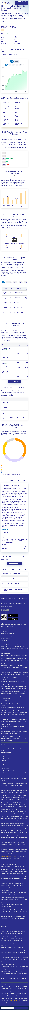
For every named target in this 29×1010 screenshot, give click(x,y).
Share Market (4, 655)
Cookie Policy (15, 731)
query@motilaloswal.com (7, 630)
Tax (2, 726)
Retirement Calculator (21, 667)
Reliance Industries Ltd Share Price (9, 693)
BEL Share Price (21, 693)
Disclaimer (8, 731)
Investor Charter (5, 736)
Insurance (3, 651)
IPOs (6, 712)
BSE (1, 730)
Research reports (5, 697)
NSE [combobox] (23, 33)
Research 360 (4, 681)
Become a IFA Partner (6, 703)
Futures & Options (13, 54)
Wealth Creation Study (17, 733)
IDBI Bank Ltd (5, 353)
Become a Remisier (16, 703)
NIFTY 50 (3, 658)
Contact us (3, 707)
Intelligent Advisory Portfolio (7, 646)
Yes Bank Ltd (5, 366)
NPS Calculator (23, 676)
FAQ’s (8, 707)
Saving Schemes (20, 726)
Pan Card (5, 726)
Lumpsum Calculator (6, 669)
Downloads (21, 736)
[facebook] (1, 610)
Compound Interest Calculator (8, 667)
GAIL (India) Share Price (18, 688)
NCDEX (9, 730)
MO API (19, 681)
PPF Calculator (4, 674)
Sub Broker (22, 712)
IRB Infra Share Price (18, 690)
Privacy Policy (20, 738)
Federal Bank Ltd (6, 348)
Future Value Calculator (12, 672)
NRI (2, 714)
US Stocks (17, 646)
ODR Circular (13, 738)
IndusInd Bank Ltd (6, 357)
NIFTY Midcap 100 (16, 660)
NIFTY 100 (23, 660)
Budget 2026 (4, 710)
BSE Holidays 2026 (14, 719)
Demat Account (18, 710)
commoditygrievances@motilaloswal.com (10, 888)
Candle (16, 61)
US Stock (17, 712)
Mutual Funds (12, 644)
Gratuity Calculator (23, 672)
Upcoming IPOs (4, 644)
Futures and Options (23, 655)
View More (13, 381)
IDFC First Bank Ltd (6, 362)
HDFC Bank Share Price (6, 686)
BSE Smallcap (20, 658)
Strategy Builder (4, 683)
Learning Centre (14, 697)
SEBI (6, 730)
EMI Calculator (10, 671)
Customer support (20, 707)
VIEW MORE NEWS (13, 563)
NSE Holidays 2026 (5, 719)
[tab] (6, 65)
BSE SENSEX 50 (6, 662)
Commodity (6, 714)
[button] (14, 573)
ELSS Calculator (12, 674)
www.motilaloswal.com (14, 1000)
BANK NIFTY (14, 658)
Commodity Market (12, 655)
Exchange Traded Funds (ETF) (20, 650)
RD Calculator (18, 665)
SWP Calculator (17, 671)
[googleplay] (13, 619)
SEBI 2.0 (8, 738)
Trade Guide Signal (12, 681)
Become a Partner (5, 702)
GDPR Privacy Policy (13, 736)
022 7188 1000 (4, 640)
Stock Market (11, 710)
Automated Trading (5, 716)
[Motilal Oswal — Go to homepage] (6, 3)
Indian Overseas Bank (7, 376)
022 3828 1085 (4, 631)
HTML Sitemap (9, 740)
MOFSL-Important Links (17, 730)
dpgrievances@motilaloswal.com (8, 856)
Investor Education (23, 731)
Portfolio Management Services (17, 648)
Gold (27, 712)
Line (12, 61)
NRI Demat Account (20, 644)
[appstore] (13, 615)
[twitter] (4, 610)
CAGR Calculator (15, 669)
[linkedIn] (8, 610)
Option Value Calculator (6, 677)
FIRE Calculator (16, 677)
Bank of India (5, 371)
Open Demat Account (21, 1)
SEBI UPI (21, 4)
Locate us (12, 707)
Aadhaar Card (11, 726)
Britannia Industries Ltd (19, 691)
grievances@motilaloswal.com (8, 854)
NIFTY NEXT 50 (8, 660)
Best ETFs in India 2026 (11, 723)
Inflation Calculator (14, 676)
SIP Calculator (4, 665)
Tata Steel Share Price (17, 686)
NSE (4, 730)
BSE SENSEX (8, 658)
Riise (23, 681)
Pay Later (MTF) (9, 650)
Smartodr (3, 738)
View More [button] (5, 529)
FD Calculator (11, 665)
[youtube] (6, 610)
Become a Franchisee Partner (17, 702)
